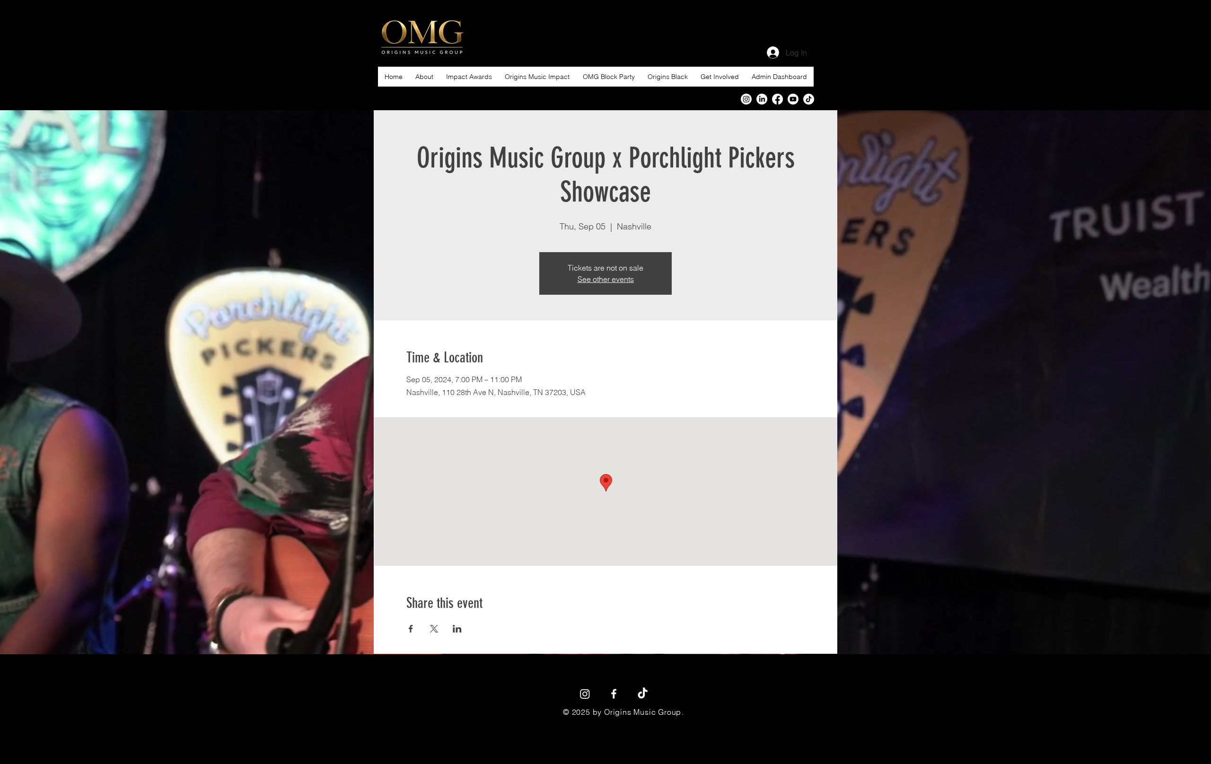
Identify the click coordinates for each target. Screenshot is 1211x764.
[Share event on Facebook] (410, 628)
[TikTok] (642, 693)
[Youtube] (793, 99)
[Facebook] (777, 99)
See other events (606, 279)
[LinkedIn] (761, 99)
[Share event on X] (434, 628)
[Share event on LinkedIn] (457, 628)
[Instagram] (746, 99)
